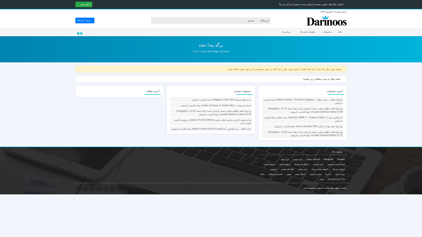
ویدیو (322, 179)
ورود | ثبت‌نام (84, 20)
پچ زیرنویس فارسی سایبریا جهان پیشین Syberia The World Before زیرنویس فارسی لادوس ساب (212, 121)
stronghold (328, 159)
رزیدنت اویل (340, 174)
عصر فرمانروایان (275, 174)
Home (196, 51)
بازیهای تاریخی (269, 164)
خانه (340, 31)
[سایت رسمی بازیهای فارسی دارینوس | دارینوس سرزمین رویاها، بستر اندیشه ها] (326, 21)
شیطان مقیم (300, 174)
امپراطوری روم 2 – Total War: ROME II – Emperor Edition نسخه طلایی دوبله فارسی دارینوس (303, 119)
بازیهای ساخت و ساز (319, 169)
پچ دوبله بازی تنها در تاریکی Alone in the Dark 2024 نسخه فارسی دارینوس (308, 126)
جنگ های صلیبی (287, 169)
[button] (3, 4)
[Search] (154, 20)
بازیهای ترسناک (338, 169)
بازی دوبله (285, 159)
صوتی (288, 174)
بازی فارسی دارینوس (336, 164)
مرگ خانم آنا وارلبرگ (336, 179)
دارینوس (273, 169)
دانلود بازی (85, 4)
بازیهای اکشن (284, 164)
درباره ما (286, 31)
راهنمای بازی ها (308, 31)
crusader (341, 159)
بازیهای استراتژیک (301, 164)
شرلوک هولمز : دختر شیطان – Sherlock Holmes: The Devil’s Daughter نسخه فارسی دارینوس (303, 101)
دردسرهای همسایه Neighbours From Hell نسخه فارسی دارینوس (221, 99)
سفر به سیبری (315, 174)
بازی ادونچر (297, 159)
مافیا (262, 174)
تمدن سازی (302, 169)
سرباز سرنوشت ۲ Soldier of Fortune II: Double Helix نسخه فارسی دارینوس (216, 105)
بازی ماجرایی (318, 164)
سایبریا (328, 174)
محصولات (327, 31)
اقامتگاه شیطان (313, 159)
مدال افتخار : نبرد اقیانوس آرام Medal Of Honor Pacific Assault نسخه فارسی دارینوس (211, 129)
